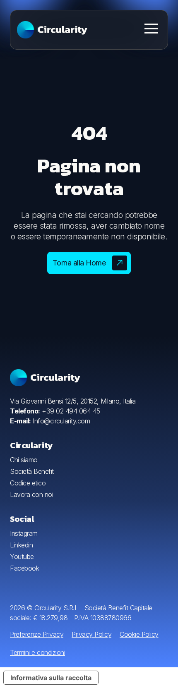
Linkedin (21, 545)
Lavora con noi (31, 494)
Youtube (22, 556)
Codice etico (28, 483)
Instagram (24, 533)
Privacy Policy (91, 634)
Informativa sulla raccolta (50, 678)
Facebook (24, 568)
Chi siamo (24, 460)
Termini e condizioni (37, 652)
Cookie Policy (139, 634)
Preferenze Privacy (36, 634)
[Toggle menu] (151, 28)
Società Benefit (32, 471)
